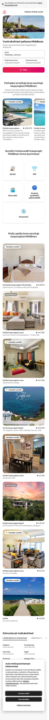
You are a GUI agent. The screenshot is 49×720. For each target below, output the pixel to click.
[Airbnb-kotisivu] (4, 11)
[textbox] (13, 62)
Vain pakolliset (23, 699)
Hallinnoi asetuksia (24, 705)
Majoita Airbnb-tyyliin (34, 12)
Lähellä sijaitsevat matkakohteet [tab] (15, 638)
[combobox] (24, 55)
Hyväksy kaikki (23, 693)
